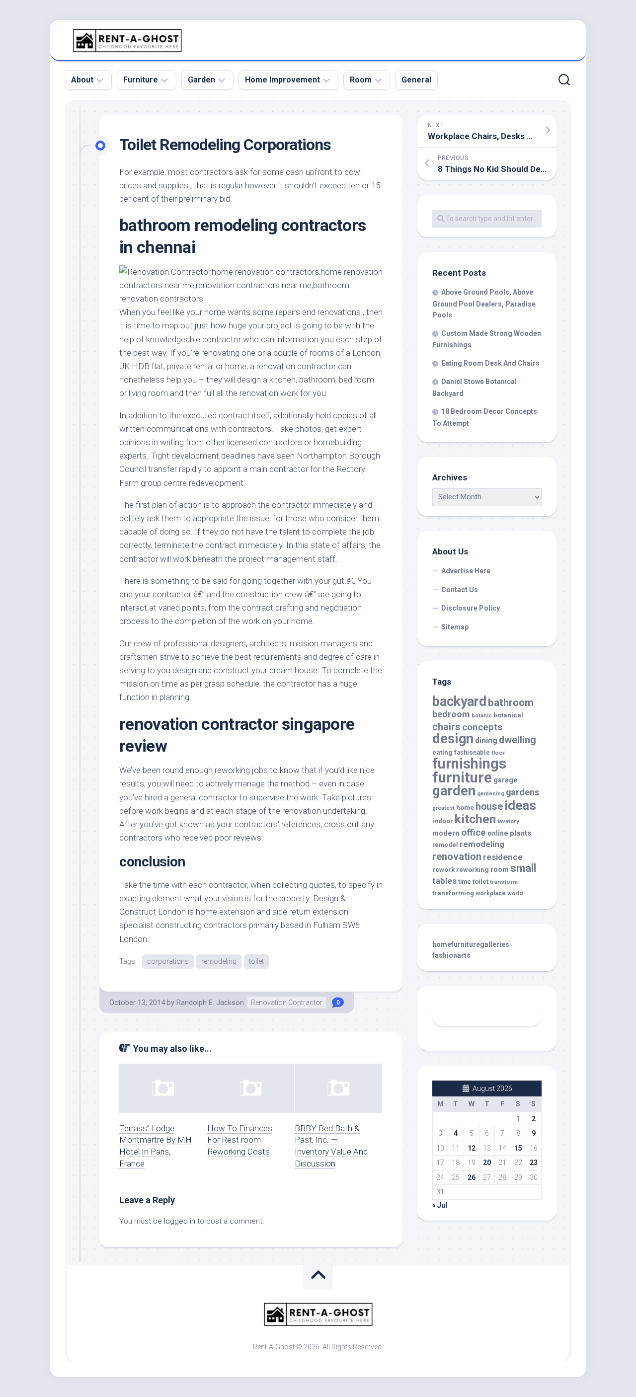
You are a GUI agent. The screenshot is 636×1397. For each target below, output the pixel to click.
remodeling (219, 961)
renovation (456, 856)
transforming (453, 893)
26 (472, 1177)
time (464, 881)
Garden (201, 79)
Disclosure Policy (470, 608)
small (523, 868)
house (489, 806)
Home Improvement (282, 79)
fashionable (472, 752)
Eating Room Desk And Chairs (490, 363)
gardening (490, 793)
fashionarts (451, 955)
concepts (482, 727)
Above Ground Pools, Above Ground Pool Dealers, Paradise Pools (484, 303)
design (453, 739)
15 (518, 1148)
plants (521, 833)
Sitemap (455, 627)
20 (487, 1162)
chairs (446, 727)
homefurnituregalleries (470, 944)
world (515, 893)
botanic (482, 715)
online (497, 833)
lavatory (508, 821)
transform (504, 881)
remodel (445, 845)
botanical (508, 715)
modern (446, 833)
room (499, 869)
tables (444, 881)
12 (472, 1148)
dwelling (517, 740)
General (416, 79)
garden (454, 790)
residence (503, 857)
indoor (442, 821)
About (82, 79)
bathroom (511, 702)
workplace (491, 893)
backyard (459, 701)
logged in (179, 1221)
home (465, 807)
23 (534, 1162)
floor (498, 752)
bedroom (451, 714)
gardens (522, 792)
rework (443, 869)
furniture (462, 777)
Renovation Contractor (286, 1003)
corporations (168, 961)
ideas (520, 805)
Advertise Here (465, 571)
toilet (256, 961)
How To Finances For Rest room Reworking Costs (239, 1140)
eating (442, 752)
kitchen (475, 819)
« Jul (439, 1205)
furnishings (469, 763)
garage (505, 780)
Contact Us (459, 590)
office (473, 832)
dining (486, 740)
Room (361, 79)
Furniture (140, 79)
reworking (472, 869)
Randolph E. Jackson (210, 1002)
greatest (443, 808)
